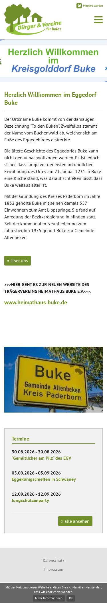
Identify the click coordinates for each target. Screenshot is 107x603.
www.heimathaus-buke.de (35, 302)
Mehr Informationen (48, 598)
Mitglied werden (93, 5)
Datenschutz (53, 560)
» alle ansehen (75, 521)
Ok (71, 598)
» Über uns (17, 261)
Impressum (53, 569)
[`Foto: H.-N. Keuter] (53, 380)
